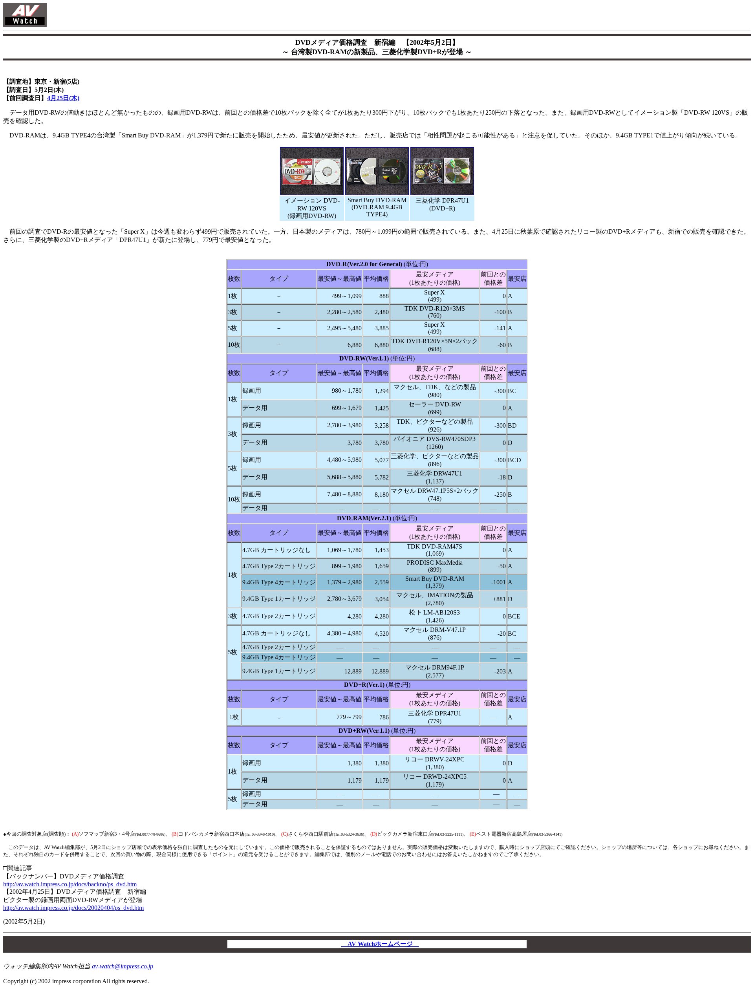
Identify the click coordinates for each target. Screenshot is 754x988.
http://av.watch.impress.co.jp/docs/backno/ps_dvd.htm (70, 884)
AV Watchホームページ (380, 943)
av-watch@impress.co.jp (122, 966)
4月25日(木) (63, 98)
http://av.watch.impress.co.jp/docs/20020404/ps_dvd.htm (73, 907)
